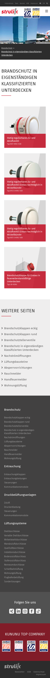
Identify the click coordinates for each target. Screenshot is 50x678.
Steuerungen (10, 482)
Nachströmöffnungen (17, 355)
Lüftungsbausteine (16, 361)
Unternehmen (9, 3)
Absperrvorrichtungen (18, 367)
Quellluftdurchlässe (14, 548)
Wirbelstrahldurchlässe (15, 539)
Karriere (22, 3)
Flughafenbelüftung (13, 577)
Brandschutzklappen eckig (20, 328)
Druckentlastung (12, 507)
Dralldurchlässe (12, 531)
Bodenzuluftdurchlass (15, 556)
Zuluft (7, 502)
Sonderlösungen (12, 581)
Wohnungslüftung (15, 385)
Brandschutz (6, 48)
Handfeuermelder (15, 379)
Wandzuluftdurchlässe (15, 543)
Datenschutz (38, 672)
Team (16, 3)
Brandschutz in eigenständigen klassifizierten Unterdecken (21, 53)
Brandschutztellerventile (19, 340)
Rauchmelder (12, 373)
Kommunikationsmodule (16, 487)
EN (44, 3)
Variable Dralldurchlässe (16, 535)
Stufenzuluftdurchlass (15, 560)
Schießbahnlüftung (13, 569)
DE (40, 3)
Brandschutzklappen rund (20, 334)
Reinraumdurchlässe (14, 564)
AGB (27, 3)
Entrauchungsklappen (14, 474)
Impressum (34, 3)
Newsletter (19, 672)
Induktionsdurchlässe (14, 552)
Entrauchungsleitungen (15, 478)
